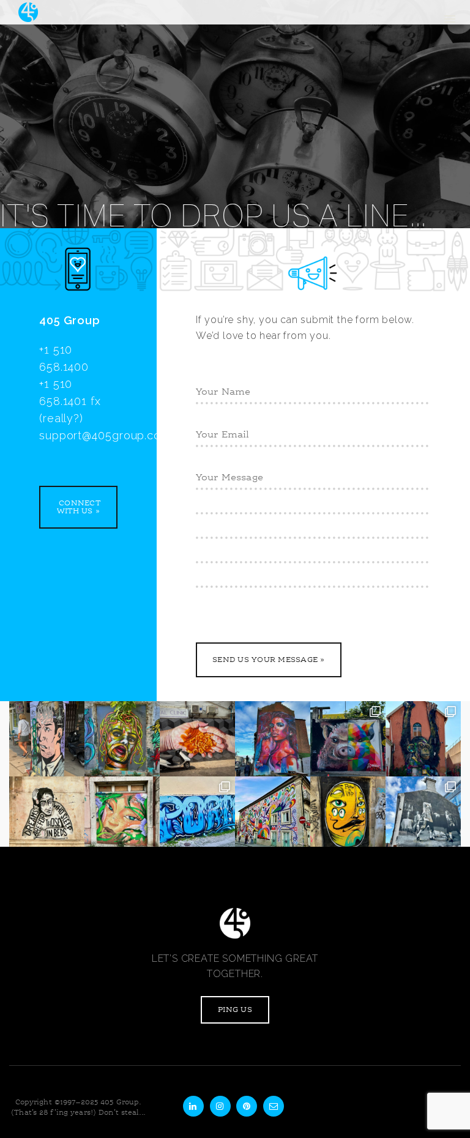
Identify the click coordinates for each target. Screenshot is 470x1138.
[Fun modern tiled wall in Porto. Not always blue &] (272, 814)
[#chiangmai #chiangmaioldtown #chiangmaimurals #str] (197, 738)
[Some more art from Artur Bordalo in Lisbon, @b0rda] (348, 738)
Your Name (219, 389)
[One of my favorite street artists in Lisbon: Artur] (423, 738)
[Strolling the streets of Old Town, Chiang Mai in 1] (46, 738)
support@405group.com (105, 435)
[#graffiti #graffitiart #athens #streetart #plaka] (122, 738)
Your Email (220, 432)
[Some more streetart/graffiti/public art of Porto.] (197, 814)
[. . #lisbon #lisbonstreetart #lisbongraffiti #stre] (46, 814)
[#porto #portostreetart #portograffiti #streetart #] (348, 814)
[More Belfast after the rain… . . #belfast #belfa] (423, 814)
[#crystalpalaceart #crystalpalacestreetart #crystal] (272, 738)
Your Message (226, 475)
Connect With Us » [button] (78, 507)
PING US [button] (235, 1010)
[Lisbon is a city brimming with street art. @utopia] (122, 814)
